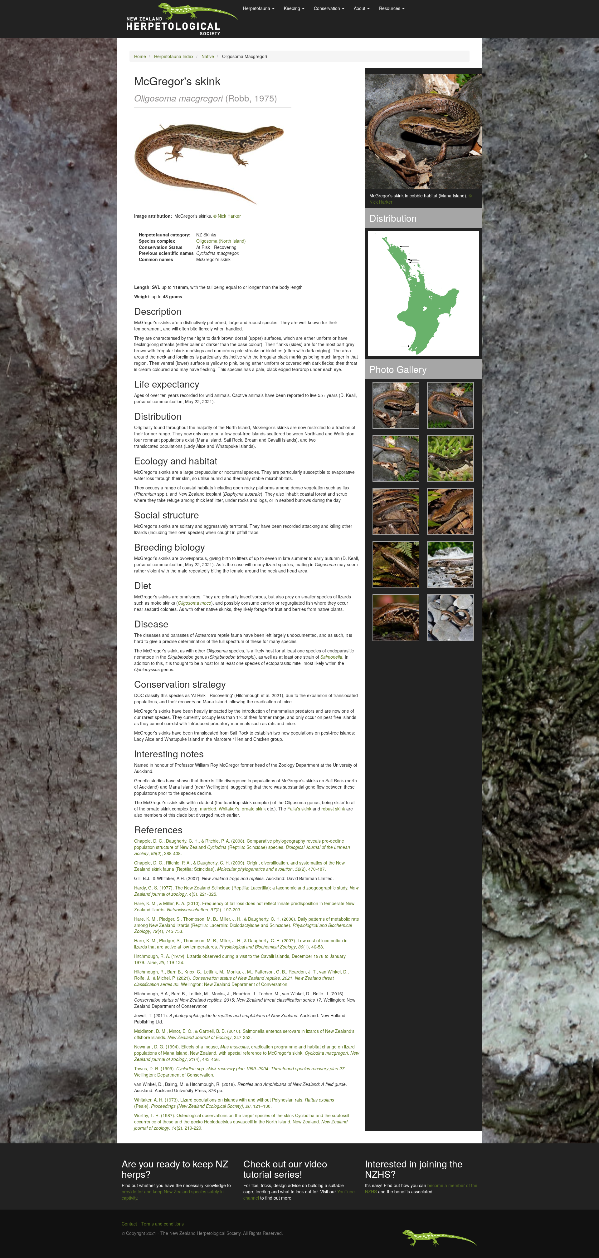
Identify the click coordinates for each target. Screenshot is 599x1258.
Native (208, 56)
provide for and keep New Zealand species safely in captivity (173, 1194)
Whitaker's (229, 808)
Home (140, 56)
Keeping (292, 8)
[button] (392, 405)
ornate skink (254, 808)
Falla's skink (299, 808)
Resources (390, 8)
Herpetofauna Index (173, 56)
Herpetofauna (257, 8)
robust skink (333, 808)
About (360, 8)
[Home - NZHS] (182, 19)
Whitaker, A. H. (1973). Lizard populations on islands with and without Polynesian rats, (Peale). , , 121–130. (234, 1103)
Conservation (327, 8)
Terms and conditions (162, 1224)
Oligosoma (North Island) (221, 241)
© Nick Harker (227, 216)
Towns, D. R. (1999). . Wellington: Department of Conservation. (240, 1071)
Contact (129, 1224)
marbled (208, 808)
